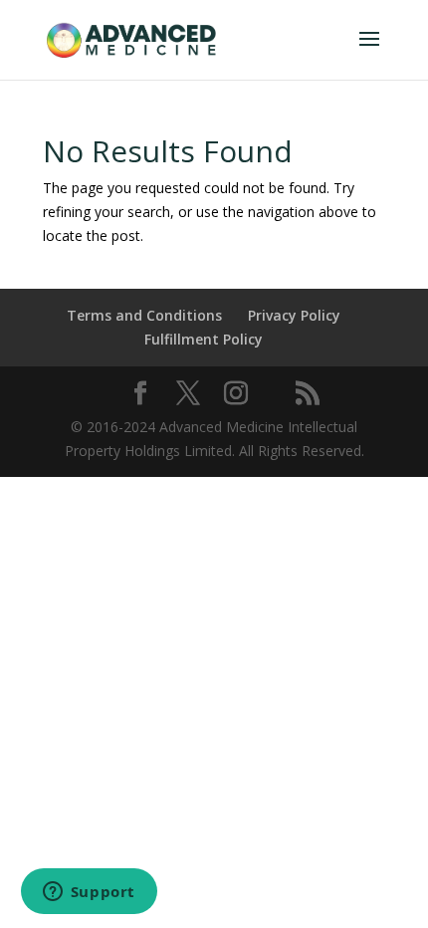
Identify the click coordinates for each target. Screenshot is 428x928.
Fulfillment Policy (203, 339)
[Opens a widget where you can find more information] (88, 893)
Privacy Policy (294, 315)
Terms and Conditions (144, 315)
